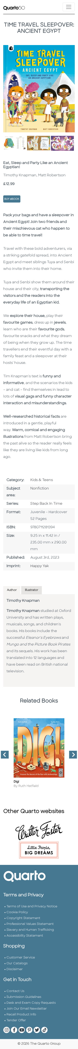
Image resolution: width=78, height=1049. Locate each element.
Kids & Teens (41, 480)
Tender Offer (16, 1020)
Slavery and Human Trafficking (30, 930)
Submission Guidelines (23, 997)
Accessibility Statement (24, 935)
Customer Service (20, 957)
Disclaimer (14, 969)
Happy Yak (39, 566)
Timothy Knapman (23, 601)
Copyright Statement (23, 918)
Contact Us (15, 991)
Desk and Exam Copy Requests (31, 1003)
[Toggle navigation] (69, 7)
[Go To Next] (71, 756)
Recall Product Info (21, 1014)
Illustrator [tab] (31, 590)
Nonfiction (39, 488)
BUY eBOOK (11, 199)
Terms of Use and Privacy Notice (31, 906)
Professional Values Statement (30, 924)
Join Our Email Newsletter (26, 1008)
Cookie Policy (17, 912)
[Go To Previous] (3, 756)
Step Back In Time (46, 504)
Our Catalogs (17, 963)
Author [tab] (12, 590)
